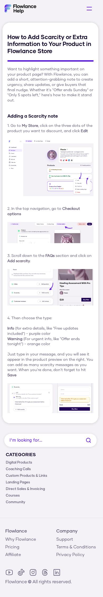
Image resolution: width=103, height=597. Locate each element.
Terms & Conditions (76, 547)
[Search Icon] (50, 440)
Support (64, 539)
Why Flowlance (20, 539)
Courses (13, 495)
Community (15, 502)
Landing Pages (18, 482)
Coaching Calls (18, 469)
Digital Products (19, 462)
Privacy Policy (70, 555)
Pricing (12, 547)
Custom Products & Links (26, 476)
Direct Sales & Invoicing (25, 489)
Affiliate (13, 555)
